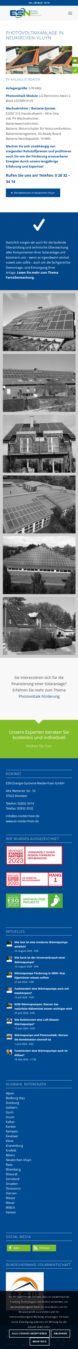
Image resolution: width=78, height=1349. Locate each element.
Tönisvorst (13, 1188)
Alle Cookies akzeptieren (29, 1333)
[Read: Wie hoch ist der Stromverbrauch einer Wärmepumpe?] (9, 959)
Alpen (10, 1093)
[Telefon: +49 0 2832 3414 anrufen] (74, 70)
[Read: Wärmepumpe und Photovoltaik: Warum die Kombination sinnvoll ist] (9, 1036)
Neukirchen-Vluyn (18, 1160)
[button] (18, 1248)
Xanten (11, 1212)
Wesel (10, 1203)
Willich (10, 1207)
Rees (9, 1165)
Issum (10, 1117)
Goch (9, 1112)
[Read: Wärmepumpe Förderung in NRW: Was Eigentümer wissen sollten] (9, 974)
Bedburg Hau (15, 1098)
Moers (10, 1155)
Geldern (11, 1107)
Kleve (9, 1141)
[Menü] (70, 13)
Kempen (12, 1131)
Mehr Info (40, 1341)
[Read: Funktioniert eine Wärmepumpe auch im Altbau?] (9, 1052)
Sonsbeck (13, 1179)
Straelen (12, 1184)
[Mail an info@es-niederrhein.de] (74, 60)
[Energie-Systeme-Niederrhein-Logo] (32, 13)
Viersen (11, 1193)
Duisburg (12, 1103)
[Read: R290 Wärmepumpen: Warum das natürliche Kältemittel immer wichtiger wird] (9, 1005)
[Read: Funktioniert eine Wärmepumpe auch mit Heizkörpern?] (9, 990)
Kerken (11, 1126)
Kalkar (10, 1122)
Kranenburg (14, 1146)
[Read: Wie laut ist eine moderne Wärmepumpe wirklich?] (9, 943)
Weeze (10, 1198)
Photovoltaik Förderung (39, 696)
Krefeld (11, 1150)
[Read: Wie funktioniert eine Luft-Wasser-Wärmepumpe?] (9, 1021)
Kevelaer (12, 1136)
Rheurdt (12, 1174)
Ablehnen (60, 1333)
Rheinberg (13, 1169)
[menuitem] (70, 13)
